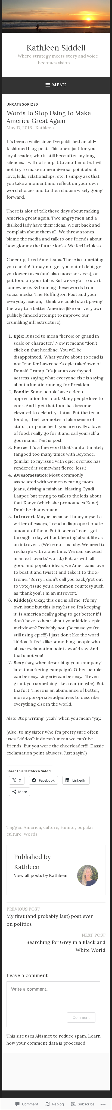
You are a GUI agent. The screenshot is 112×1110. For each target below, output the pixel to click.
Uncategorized (22, 104)
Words (31, 834)
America (32, 827)
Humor (67, 827)
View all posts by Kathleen (40, 875)
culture (50, 827)
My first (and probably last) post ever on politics (50, 916)
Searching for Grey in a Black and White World (65, 943)
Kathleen (44, 127)
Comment (81, 1017)
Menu (59, 84)
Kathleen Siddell (56, 48)
